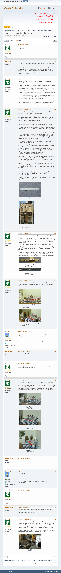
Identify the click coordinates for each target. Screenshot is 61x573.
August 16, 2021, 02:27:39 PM (25, 380)
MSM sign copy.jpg (31, 272)
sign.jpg (25, 224)
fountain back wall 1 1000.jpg (30, 304)
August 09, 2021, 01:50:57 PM (24, 331)
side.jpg (28, 406)
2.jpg (28, 197)
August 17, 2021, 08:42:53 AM (24, 507)
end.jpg (28, 450)
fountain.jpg (29, 549)
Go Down (6, 40)
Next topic (53, 36)
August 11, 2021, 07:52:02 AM (24, 363)
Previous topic (46, 36)
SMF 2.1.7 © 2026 (6, 571)
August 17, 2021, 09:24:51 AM (25, 519)
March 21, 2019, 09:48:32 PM (23, 61)
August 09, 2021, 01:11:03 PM (25, 109)
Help (45, 571)
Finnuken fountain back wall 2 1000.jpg (30, 323)
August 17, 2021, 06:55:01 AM (24, 490)
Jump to (37, 563)
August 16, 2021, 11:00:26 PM (24, 458)
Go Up (5, 557)
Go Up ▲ (56, 571)
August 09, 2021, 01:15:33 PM (25, 233)
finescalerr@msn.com (50, 24)
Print (55, 40)
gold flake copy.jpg (30, 264)
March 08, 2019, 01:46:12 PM (23, 44)
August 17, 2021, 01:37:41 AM (24, 471)
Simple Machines (13, 571)
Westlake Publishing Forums (15, 8)
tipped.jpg (29, 425)
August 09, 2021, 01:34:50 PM (25, 280)
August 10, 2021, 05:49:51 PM (24, 351)
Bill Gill (9, 44)
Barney (9, 331)
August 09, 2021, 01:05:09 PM (24, 79)
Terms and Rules (50, 571)
